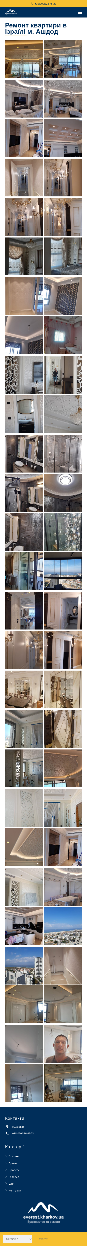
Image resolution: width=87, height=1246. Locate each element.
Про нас (14, 1163)
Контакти (15, 1190)
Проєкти (14, 1170)
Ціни (11, 1183)
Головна (14, 1156)
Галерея (14, 1177)
